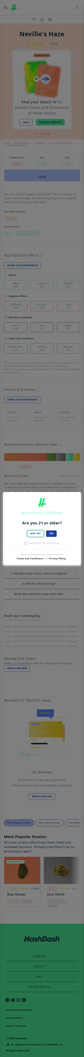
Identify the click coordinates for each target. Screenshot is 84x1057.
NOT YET (35, 533)
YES (51, 533)
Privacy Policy (57, 558)
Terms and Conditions (30, 558)
